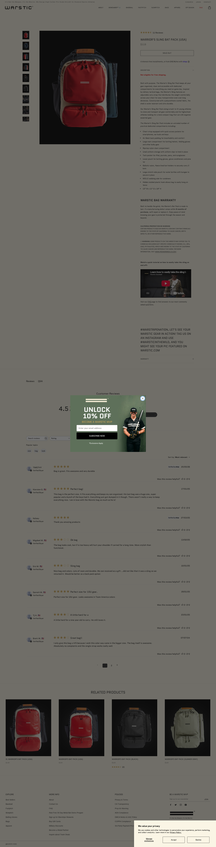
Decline (198, 840)
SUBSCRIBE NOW (97, 435)
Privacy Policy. (175, 832)
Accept (174, 840)
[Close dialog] (142, 398)
